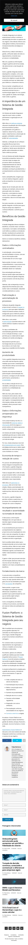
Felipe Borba (7, 893)
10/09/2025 (14, 873)
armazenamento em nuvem (12, 445)
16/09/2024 (14, 915)
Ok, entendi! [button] (14, 20)
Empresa (6, 935)
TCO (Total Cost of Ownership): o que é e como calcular (11, 909)
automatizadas (13, 138)
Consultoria (13, 935)
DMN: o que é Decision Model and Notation (12, 888)
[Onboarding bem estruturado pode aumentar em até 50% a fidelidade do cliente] (14, 833)
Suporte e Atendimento (14, 936)
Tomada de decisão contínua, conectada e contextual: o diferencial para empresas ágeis (13, 866)
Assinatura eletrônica (12, 713)
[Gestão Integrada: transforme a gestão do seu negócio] (14, 28)
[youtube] (17, 928)
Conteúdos (21, 935)
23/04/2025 (13, 893)
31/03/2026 (13, 848)
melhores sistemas (16, 123)
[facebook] (6, 928)
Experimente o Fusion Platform (11, 730)
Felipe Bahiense (16, 747)
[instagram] (14, 928)
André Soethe (7, 848)
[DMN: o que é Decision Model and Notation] (14, 882)
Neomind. (11, 939)
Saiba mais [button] (14, 15)
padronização (7, 321)
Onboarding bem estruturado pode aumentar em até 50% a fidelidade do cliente (12, 842)
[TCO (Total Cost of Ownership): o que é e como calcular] (14, 902)
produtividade (6, 380)
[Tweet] (17, 740)
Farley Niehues (7, 873)
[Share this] (7, 740)
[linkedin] (10, 928)
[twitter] (21, 928)
